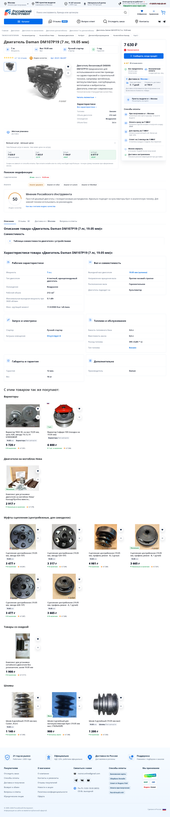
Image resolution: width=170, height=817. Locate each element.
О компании (43, 773)
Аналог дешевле (36, 185)
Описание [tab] (9, 221)
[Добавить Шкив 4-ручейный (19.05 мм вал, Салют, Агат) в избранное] (38, 698)
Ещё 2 (136, 35)
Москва (11, 3)
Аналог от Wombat (89, 185)
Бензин (132, 347)
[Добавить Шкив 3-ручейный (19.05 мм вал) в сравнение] (121, 706)
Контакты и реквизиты (48, 778)
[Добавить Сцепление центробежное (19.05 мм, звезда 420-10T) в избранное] (38, 530)
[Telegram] (76, 780)
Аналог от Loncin (70, 185)
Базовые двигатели (66, 35)
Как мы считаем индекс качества (40, 206)
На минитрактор (28, 35)
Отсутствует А (54, 336)
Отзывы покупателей (47, 782)
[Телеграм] (164, 21)
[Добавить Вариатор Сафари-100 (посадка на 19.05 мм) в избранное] (79, 409)
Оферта (41, 796)
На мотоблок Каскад (121, 35)
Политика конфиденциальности (52, 792)
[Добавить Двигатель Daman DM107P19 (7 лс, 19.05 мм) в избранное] (68, 66)
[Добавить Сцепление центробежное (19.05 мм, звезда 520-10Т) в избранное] (79, 530)
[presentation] (24, 221)
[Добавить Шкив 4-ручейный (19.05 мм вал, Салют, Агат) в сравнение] (38, 706)
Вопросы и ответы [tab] (68, 221)
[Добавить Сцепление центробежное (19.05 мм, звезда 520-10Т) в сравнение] (79, 538)
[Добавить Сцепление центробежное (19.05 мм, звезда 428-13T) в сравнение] (38, 587)
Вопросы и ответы (12, 792)
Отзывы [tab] (23, 221)
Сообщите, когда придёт (145, 56)
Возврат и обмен (11, 787)
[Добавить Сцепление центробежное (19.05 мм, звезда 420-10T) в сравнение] (38, 538)
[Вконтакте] (159, 21)
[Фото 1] (10, 66)
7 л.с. (49, 272)
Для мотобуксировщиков (99, 35)
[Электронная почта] (88, 780)
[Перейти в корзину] (163, 12)
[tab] (45, 221)
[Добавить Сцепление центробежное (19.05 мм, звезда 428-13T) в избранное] (38, 579)
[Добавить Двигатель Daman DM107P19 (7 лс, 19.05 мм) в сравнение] (68, 73)
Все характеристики (86, 107)
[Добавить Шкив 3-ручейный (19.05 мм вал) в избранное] (121, 698)
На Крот (81, 35)
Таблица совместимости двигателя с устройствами (42, 241)
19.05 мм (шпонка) (138, 272)
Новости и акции (45, 787)
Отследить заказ (11, 773)
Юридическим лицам (14, 796)
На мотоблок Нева (46, 35)
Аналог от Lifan (53, 185)
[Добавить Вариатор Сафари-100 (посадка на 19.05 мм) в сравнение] (79, 417)
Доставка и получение (14, 782)
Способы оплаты (11, 778)
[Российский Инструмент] (18, 12)
